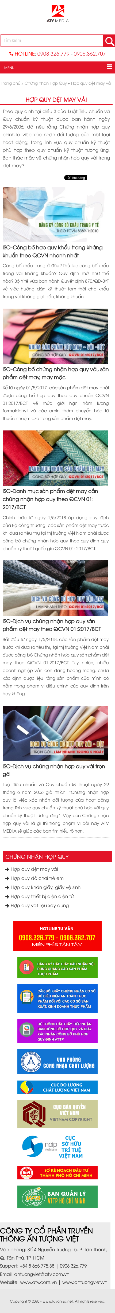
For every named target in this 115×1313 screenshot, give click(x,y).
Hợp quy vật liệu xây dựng (39, 905)
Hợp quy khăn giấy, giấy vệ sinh (44, 887)
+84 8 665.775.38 (37, 1265)
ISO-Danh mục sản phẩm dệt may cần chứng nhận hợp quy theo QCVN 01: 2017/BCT (50, 498)
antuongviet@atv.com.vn (41, 1274)
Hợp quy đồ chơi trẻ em (36, 878)
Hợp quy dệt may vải (33, 869)
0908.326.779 (53, 53)
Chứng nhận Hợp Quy (37, 856)
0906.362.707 (90, 53)
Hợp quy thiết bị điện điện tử (41, 896)
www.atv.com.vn (38, 1282)
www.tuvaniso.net (58, 1301)
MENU (7, 67)
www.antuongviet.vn (84, 1282)
